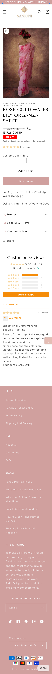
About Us (11, 444)
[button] (4, 3)
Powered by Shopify (32, 669)
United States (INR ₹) (24, 645)
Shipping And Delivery (19, 423)
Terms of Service (16, 400)
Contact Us (12, 452)
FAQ (8, 460)
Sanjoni (21, 669)
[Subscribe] (42, 608)
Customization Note (15, 155)
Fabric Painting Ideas (19, 481)
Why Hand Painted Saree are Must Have (23, 499)
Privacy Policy (14, 415)
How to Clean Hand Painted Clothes (23, 518)
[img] (11, 313)
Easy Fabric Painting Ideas (22, 509)
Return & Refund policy (19, 407)
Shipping (19, 141)
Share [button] (10, 240)
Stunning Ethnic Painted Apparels (20, 530)
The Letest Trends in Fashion (23, 489)
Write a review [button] (26, 294)
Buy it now (26, 181)
